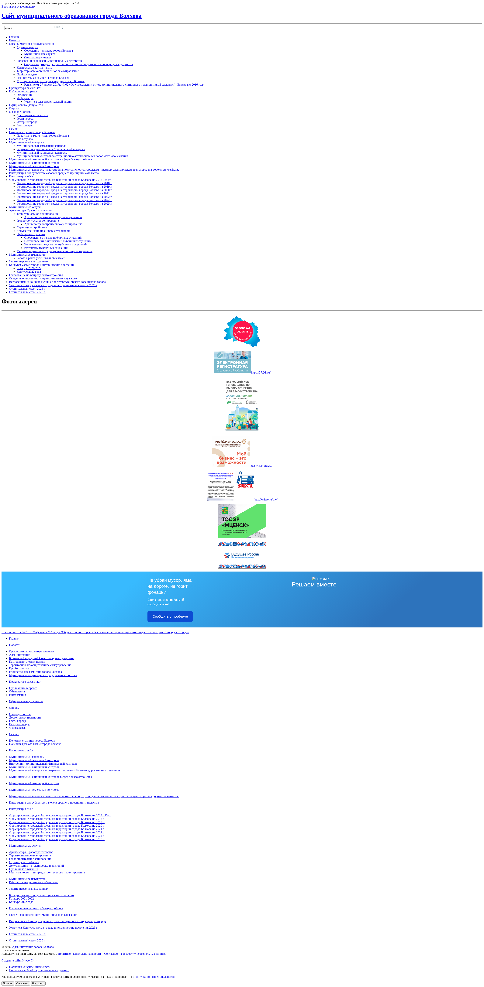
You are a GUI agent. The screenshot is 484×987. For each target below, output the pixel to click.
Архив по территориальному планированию (53, 217)
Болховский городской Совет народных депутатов (41, 658)
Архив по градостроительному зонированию (53, 224)
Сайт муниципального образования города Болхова (72, 15)
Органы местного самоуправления (31, 651)
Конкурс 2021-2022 (29, 268)
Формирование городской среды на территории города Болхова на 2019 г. (64, 186)
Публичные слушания (23, 869)
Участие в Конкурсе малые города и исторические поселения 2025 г (53, 927)
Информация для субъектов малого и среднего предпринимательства (54, 802)
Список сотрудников (37, 57)
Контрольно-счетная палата (34, 67)
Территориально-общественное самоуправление (48, 71)
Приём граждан (27, 74)
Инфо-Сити (29, 960)
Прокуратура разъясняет (24, 681)
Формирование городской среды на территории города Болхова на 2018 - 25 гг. (60, 815)
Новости (14, 645)
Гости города (25, 118)
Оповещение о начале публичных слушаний (53, 237)
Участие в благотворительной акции (48, 101)
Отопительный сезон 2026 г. (27, 940)
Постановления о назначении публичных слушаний (58, 241)
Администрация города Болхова (33, 946)
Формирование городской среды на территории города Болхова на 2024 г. (64, 200)
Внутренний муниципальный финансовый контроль (51, 149)
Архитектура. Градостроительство (31, 852)
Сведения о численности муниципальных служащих (43, 914)
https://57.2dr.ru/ (261, 372)
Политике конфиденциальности (154, 976)
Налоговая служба (21, 750)
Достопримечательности (32, 115)
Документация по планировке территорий (44, 230)
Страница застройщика (32, 227)
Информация (17, 694)
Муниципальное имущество (27, 878)
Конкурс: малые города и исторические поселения (41, 895)
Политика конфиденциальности (29, 966)
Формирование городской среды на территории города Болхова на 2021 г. (64, 193)
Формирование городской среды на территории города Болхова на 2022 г (64, 196)
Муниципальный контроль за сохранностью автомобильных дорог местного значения (72, 156)
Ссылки (14, 734)
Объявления (24, 94)
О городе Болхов (20, 714)
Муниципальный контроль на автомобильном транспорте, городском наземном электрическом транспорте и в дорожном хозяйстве (94, 796)
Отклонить (22, 983)
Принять (7, 983)
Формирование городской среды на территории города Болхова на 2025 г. (64, 203)
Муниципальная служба (39, 54)
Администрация (19, 654)
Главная (14, 638)
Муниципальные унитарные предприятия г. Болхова (43, 675)
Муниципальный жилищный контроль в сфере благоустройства (50, 776)
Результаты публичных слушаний (46, 247)
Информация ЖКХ (21, 809)
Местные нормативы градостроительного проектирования (54, 251)
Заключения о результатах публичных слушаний (55, 244)
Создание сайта (12, 960)
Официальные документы (26, 701)
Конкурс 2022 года (29, 271)
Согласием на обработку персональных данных (135, 953)
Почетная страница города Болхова (32, 740)
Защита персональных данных (28, 888)
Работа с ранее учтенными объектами (41, 258)
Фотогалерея (25, 125)
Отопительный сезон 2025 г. (27, 934)
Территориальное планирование (30, 855)
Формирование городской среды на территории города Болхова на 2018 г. (64, 183)
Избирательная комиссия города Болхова (43, 77)
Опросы (14, 707)
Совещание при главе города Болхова (48, 50)
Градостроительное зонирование (30, 858)
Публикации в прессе (23, 688)
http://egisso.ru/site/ (265, 499)
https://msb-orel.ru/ (261, 465)
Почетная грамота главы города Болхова (43, 135)
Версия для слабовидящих (18, 6)
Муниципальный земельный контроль (41, 145)
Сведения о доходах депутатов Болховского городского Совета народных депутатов (78, 64)
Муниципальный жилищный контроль (42, 152)
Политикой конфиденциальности (79, 953)
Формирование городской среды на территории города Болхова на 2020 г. (64, 190)
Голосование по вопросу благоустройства (36, 908)
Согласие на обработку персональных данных (39, 970)
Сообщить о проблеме (170, 616)
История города (27, 122)
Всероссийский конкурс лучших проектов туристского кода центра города (57, 921)
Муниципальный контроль (26, 756)
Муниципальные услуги (25, 845)
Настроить (38, 983)
